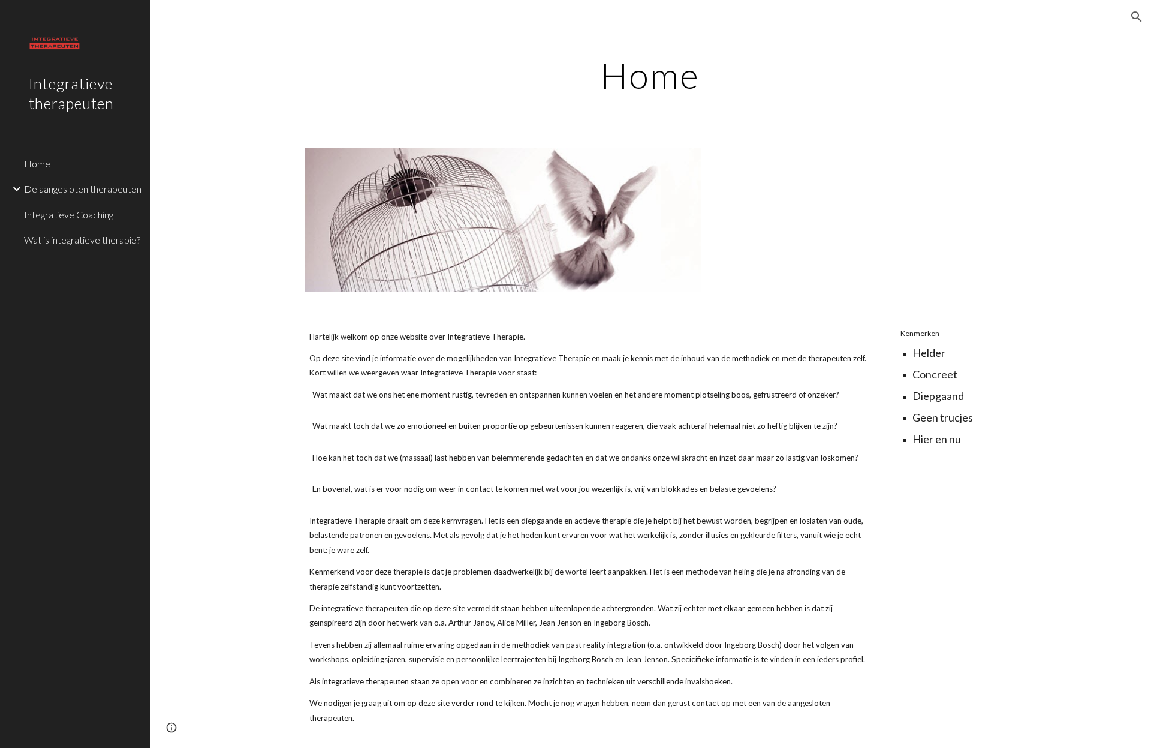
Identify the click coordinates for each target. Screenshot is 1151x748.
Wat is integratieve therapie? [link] (82, 239)
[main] (650, 75)
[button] (1136, 16)
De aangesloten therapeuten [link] (82, 188)
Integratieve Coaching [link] (68, 214)
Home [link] (37, 163)
